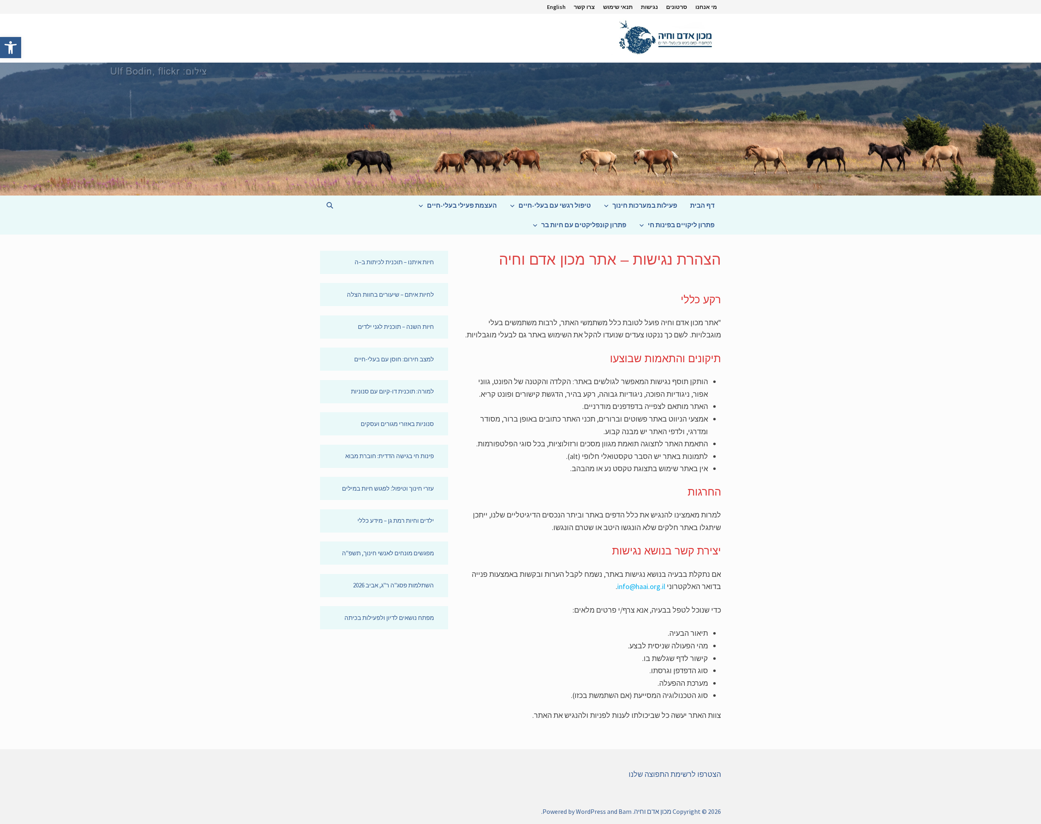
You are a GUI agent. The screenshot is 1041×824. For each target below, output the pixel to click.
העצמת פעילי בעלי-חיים (462, 205)
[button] (10, 47)
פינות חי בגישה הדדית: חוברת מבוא (389, 456)
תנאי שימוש (618, 7)
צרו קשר (584, 7)
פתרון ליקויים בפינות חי (681, 225)
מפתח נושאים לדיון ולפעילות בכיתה (389, 618)
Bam (625, 811)
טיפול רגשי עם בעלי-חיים (554, 205)
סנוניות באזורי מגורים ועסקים (397, 424)
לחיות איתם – (417, 294)
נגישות (649, 7)
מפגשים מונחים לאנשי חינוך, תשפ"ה (388, 553)
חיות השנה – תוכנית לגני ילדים (396, 326)
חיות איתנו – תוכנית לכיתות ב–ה (394, 262)
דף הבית (702, 205)
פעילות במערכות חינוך (644, 205)
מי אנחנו (706, 7)
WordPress (591, 811)
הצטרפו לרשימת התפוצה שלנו (675, 774)
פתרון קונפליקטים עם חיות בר (583, 225)
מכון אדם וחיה (652, 811)
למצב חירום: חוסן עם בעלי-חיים (394, 359)
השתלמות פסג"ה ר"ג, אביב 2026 (393, 585)
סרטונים (676, 7)
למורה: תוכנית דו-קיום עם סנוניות (392, 391)
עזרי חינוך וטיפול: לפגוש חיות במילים (388, 488)
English (556, 7)
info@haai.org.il (641, 586)
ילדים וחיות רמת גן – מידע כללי (395, 520)
